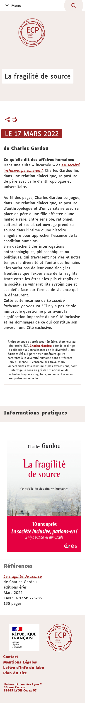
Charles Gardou (41, 345)
